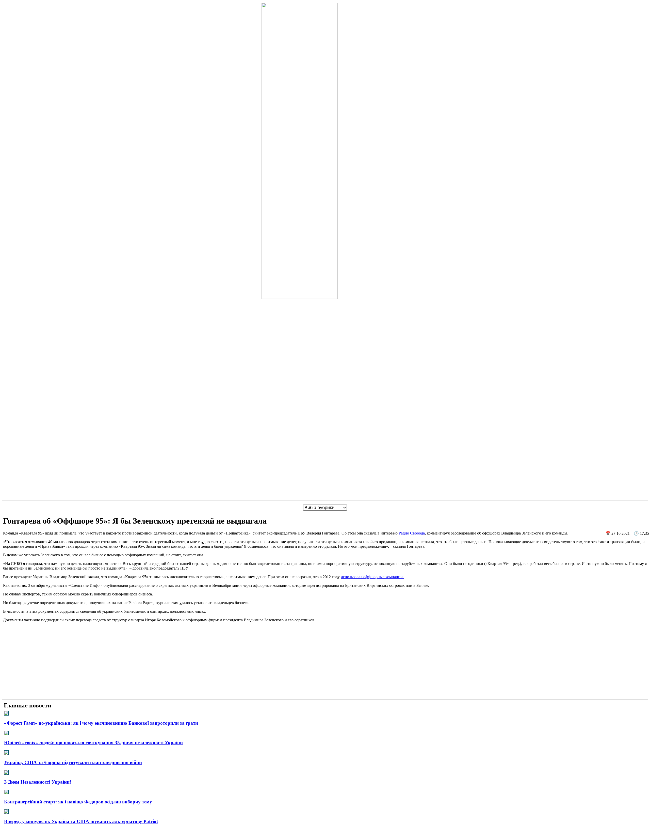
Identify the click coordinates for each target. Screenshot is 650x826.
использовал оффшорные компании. (372, 577)
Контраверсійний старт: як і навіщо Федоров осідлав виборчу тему (78, 801)
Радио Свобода (412, 533)
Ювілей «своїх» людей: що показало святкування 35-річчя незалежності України (93, 742)
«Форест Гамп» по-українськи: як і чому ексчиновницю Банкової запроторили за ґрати (101, 723)
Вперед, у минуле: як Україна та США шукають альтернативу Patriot (81, 821)
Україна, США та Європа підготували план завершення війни (73, 762)
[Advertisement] (325, 662)
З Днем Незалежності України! (37, 782)
